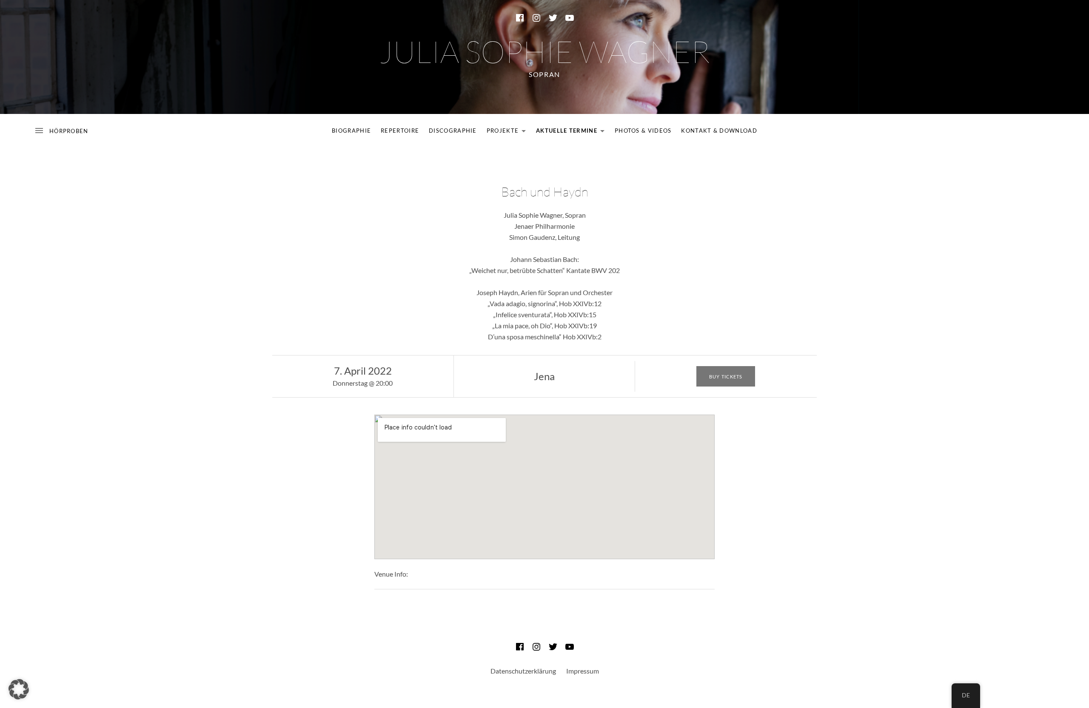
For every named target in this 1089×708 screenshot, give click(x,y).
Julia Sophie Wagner (544, 51)
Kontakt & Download (719, 130)
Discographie (453, 130)
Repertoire (400, 130)
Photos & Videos (643, 130)
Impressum (582, 671)
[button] (18, 689)
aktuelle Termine (572, 132)
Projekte (508, 132)
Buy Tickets (725, 376)
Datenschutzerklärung (523, 671)
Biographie (351, 130)
